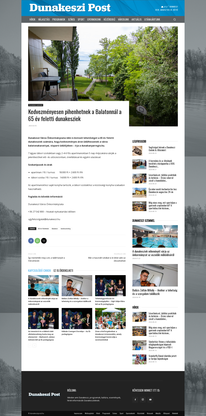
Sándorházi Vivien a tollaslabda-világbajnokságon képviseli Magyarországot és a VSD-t (162, 344)
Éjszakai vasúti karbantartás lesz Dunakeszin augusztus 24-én (163, 190)
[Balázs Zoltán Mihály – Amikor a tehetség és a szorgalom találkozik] (77, 285)
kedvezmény (66, 229)
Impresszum (78, 413)
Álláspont (166, 413)
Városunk (150, 413)
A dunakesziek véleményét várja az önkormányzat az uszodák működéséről (43, 301)
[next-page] (34, 345)
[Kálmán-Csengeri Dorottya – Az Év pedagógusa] (77, 318)
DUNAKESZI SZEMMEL (143, 221)
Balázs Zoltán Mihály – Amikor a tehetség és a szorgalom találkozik (154, 292)
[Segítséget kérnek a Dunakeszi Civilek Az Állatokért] (137, 151)
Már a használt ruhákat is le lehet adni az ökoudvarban (107, 259)
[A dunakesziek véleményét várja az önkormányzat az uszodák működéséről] (43, 285)
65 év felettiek (43, 229)
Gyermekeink (130, 413)
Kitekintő (175, 413)
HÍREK (135, 307)
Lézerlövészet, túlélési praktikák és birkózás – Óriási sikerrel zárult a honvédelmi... (162, 177)
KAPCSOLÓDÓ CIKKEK (39, 270)
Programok (106, 413)
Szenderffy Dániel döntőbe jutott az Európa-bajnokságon (163, 357)
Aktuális (158, 413)
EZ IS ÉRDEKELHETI (63, 270)
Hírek (98, 413)
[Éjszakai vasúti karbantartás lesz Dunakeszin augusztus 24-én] (139, 193)
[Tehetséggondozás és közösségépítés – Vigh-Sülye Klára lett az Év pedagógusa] (110, 285)
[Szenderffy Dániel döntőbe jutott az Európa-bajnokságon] (139, 359)
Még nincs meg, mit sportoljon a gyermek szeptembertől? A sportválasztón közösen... (163, 205)
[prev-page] (30, 345)
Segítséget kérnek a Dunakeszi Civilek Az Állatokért (162, 149)
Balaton (55, 229)
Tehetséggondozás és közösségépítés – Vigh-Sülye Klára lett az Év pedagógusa (110, 301)
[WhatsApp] (37, 241)
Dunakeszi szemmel (35, 105)
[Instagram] (143, 399)
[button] (174, 19)
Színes (115, 413)
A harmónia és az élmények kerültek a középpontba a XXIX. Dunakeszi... (162, 163)
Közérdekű (140, 413)
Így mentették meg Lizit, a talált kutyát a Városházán (46, 259)
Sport (121, 413)
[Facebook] (31, 241)
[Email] (44, 241)
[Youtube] (150, 400)
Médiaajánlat (89, 413)
